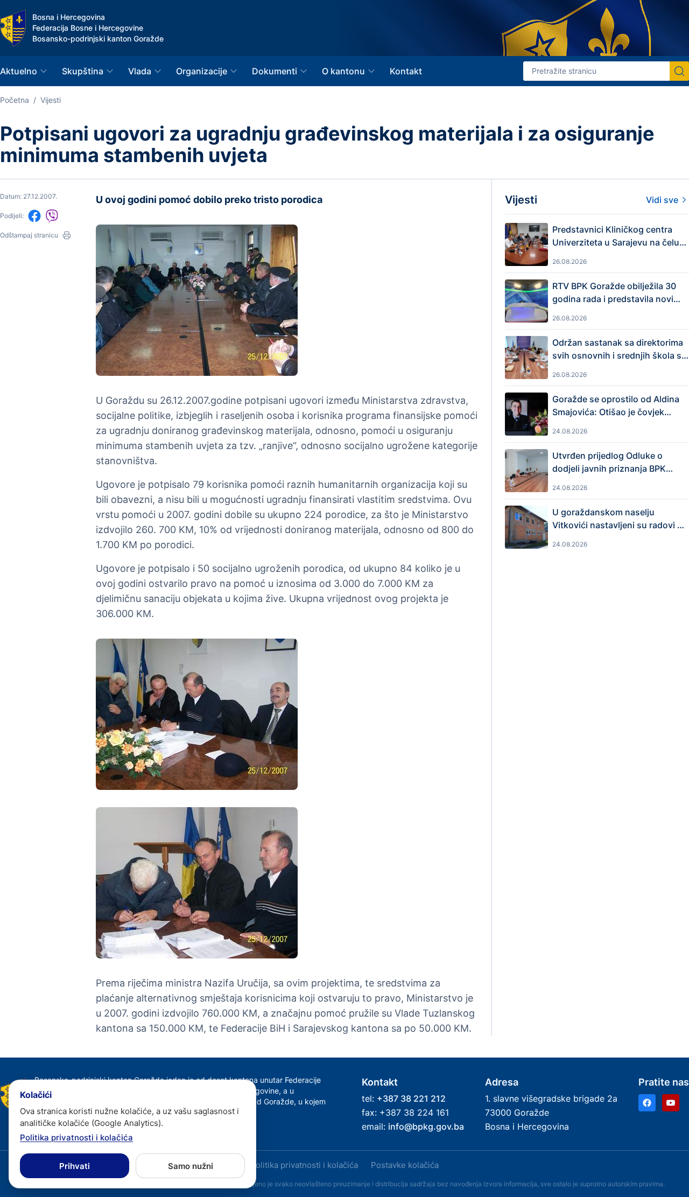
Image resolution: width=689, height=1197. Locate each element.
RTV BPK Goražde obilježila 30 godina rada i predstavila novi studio (614, 293)
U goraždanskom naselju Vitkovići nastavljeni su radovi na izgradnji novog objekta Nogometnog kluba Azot (619, 519)
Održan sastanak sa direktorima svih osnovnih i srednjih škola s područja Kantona (617, 349)
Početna (14, 99)
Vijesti (50, 99)
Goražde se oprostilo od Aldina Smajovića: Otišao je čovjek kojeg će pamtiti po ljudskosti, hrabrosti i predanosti (615, 406)
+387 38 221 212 (411, 1098)
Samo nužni (190, 1166)
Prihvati (74, 1166)
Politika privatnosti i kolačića (304, 1165)
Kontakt (406, 71)
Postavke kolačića (405, 1165)
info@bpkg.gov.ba (426, 1126)
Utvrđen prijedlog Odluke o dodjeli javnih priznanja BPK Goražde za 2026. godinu (609, 462)
